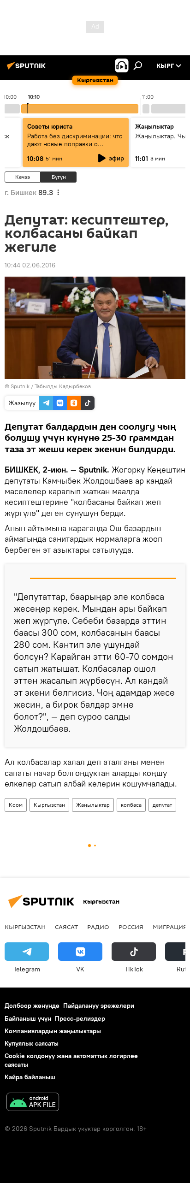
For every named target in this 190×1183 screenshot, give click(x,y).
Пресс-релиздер (80, 1018)
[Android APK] (32, 1103)
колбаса (131, 804)
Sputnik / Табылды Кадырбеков (51, 386)
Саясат (66, 927)
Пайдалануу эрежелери (98, 1005)
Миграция (170, 927)
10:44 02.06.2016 (30, 265)
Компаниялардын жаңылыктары (53, 1031)
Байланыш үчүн (28, 1018)
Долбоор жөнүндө (32, 1005)
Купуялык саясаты (32, 1043)
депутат (162, 804)
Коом (16, 804)
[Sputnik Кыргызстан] (28, 69)
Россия (131, 927)
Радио (98, 927)
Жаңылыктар (93, 804)
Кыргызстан (49, 804)
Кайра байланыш (30, 1077)
